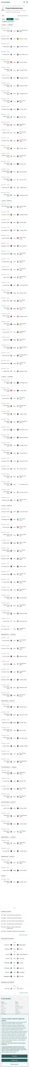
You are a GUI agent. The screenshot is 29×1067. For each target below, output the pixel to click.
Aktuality (16, 1003)
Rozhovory (17, 1013)
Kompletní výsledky (23, 992)
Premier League (4, 1003)
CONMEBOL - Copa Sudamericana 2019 (13, 5)
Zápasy (23, 5)
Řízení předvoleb (14, 1064)
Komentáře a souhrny (19, 1006)
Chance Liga (3, 1010)
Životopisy (17, 1010)
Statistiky (17, 19)
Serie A (2, 1006)
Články (16, 1002)
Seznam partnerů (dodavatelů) (8, 1052)
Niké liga (2, 1012)
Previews (17, 1005)
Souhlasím (14, 1056)
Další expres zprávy (23, 934)
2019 (3, 15)
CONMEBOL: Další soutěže (8, 21)
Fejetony (16, 1009)
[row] (14, 30)
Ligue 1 (2, 1009)
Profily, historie (17, 1012)
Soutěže (3, 5)
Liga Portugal (3, 1013)
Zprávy (3, 19)
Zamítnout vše (14, 1060)
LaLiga (2, 1005)
